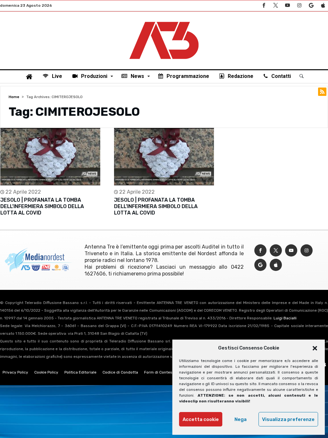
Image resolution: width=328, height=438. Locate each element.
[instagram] (299, 5)
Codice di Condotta (120, 372)
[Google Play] (311, 5)
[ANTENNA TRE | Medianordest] (164, 21)
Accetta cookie (201, 419)
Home (14, 97)
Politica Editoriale (80, 372)
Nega (240, 419)
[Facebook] (263, 5)
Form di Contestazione (165, 372)
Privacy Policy (15, 372)
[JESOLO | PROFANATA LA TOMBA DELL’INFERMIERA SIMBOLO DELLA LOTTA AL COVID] (50, 156)
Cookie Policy (46, 372)
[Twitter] (275, 5)
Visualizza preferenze (288, 419)
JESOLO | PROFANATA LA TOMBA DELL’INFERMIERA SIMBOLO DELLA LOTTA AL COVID (42, 206)
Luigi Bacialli (285, 318)
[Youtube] (287, 5)
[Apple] (323, 5)
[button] (315, 348)
